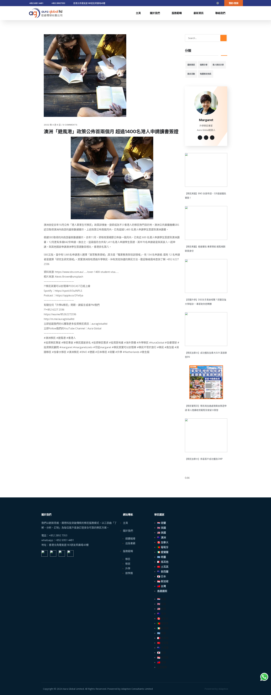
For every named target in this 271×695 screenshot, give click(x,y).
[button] (233, 3)
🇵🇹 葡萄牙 (162, 547)
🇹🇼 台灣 (161, 586)
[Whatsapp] (212, 3)
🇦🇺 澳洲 (161, 537)
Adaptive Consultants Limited (137, 688)
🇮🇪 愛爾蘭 (162, 552)
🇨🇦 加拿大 (162, 542)
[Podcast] (217, 3)
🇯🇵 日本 (161, 576)
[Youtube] (206, 3)
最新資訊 (199, 13)
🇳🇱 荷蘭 (161, 522)
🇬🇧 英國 (161, 527)
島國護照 (162, 591)
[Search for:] (206, 38)
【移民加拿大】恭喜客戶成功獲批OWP (204, 459)
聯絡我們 (220, 13)
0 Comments (70, 124)
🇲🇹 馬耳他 (162, 561)
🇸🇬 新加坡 (162, 581)
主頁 (138, 13)
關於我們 (155, 13)
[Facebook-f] (195, 3)
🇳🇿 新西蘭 (162, 571)
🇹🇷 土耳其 (162, 566)
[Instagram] (200, 3)
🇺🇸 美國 (161, 532)
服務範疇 (177, 13)
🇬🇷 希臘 (161, 557)
